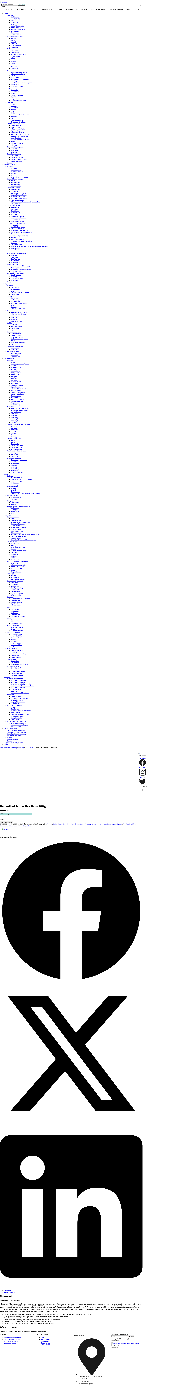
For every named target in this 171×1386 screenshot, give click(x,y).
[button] (71, 911)
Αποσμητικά (15, 150)
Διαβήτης (14, 378)
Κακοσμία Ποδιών (17, 143)
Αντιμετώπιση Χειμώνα (15, 705)
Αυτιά (9, 618)
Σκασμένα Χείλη (16, 718)
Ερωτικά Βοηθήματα (18, 671)
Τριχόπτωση (15, 99)
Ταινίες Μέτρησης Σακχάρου (21, 598)
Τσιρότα (13, 549)
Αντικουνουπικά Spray (18, 723)
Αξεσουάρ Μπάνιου (17, 239)
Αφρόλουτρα (15, 189)
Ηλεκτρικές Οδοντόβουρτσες (21, 269)
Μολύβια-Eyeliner (17, 120)
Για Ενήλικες (15, 453)
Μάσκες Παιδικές (17, 568)
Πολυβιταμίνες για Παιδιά (19, 410)
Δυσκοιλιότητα (16, 173)
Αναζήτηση (22, 4)
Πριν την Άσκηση (16, 478)
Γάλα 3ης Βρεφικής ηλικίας (16, 734)
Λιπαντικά (14, 355)
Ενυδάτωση (15, 17)
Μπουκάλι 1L (15, 639)
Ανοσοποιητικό (16, 367)
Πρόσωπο (14, 38)
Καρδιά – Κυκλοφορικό (19, 389)
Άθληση (59, 9)
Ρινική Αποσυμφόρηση (18, 200)
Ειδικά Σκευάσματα (14, 458)
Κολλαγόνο (14, 465)
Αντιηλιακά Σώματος (18, 682)
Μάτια (13, 58)
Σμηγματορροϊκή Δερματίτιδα (21, 293)
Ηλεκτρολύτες (15, 463)
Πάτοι (13, 141)
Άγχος (13, 362)
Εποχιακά (83, 9)
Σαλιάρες (14, 243)
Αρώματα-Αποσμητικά (15, 147)
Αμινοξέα (14, 488)
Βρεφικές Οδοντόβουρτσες (20, 266)
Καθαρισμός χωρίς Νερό (19, 193)
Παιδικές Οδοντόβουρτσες (20, 268)
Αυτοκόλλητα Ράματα (18, 550)
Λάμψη (13, 20)
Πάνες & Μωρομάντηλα (15, 179)
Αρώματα (14, 152)
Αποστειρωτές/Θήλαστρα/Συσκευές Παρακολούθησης (30, 246)
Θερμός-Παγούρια (13, 632)
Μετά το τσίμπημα (17, 727)
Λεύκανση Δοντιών (17, 526)
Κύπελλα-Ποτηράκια (18, 227)
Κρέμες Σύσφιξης (17, 700)
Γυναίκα (7, 9)
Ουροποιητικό (16, 396)
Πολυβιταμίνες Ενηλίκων (19, 408)
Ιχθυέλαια (14, 440)
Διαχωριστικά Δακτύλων (19, 136)
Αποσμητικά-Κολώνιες (18, 218)
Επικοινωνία (45, 1341)
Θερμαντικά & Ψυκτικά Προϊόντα (18, 506)
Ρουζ (12, 111)
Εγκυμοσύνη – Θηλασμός (15, 273)
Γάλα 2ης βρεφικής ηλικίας (16, 732)
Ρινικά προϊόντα (13, 648)
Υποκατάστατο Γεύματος (19, 698)
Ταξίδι (13, 252)
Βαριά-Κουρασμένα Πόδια (20, 140)
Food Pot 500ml (16, 645)
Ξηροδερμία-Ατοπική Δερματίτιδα (22, 83)
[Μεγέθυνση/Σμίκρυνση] (112, 1347)
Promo (9, 163)
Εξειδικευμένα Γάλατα (15, 735)
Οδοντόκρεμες (16, 271)
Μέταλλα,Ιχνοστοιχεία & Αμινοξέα (19, 424)
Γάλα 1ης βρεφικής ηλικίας (16, 730)
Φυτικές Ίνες (15, 456)
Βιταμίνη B (14, 413)
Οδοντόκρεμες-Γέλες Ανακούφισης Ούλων (25, 202)
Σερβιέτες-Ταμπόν (17, 161)
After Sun (14, 43)
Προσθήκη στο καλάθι (6, 822)
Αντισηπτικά (15, 559)
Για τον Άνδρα (15, 371)
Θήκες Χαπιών (16, 595)
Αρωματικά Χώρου (13, 625)
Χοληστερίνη (15, 405)
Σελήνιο (13, 431)
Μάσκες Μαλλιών (17, 95)
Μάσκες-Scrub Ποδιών (18, 129)
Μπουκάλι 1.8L (16, 641)
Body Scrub (15, 77)
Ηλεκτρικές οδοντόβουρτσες (21, 522)
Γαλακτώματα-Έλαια (18, 196)
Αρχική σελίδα (5, 748)
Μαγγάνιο (14, 428)
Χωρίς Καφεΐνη (16, 497)
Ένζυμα (13, 462)
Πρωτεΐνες (14, 470)
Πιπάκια (13, 575)
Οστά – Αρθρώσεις (17, 394)
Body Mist (14, 148)
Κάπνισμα (10, 574)
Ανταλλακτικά (15, 577)
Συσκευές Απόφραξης (18, 654)
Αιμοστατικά (15, 543)
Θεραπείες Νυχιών (17, 132)
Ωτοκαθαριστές (16, 244)
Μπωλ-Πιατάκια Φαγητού (19, 230)
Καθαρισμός (15, 51)
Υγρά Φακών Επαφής (18, 616)
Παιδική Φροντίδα (13, 205)
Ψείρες (13, 175)
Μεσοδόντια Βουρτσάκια (19, 527)
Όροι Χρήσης (45, 1345)
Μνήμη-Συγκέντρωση (18, 392)
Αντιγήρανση (15, 19)
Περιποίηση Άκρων (13, 124)
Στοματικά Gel (16, 538)
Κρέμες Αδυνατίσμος (18, 702)
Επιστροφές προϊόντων (12, 1339)
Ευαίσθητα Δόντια (17, 520)
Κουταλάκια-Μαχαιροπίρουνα (21, 232)
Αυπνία (13, 369)
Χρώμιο (13, 435)
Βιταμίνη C (14, 257)
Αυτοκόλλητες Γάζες (18, 547)
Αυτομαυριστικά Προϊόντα (20, 693)
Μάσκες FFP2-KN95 (17, 566)
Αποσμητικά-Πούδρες (18, 342)
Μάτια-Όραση (16, 390)
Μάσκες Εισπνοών (17, 593)
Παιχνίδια (14, 237)
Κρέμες (9, 737)
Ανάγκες (10, 15)
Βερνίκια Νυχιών (16, 131)
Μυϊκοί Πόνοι (11, 659)
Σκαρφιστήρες (16, 600)
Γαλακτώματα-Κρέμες (18, 74)
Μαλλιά (13, 42)
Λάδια (13, 75)
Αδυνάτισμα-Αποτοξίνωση (20, 364)
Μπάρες (10, 501)
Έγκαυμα (14, 552)
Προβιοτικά (15, 260)
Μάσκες (13, 63)
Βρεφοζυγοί (15, 250)
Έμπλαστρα (15, 508)
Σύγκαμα (14, 168)
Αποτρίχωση (15, 84)
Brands (136, 9)
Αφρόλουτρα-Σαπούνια (19, 72)
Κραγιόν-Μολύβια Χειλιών (20, 115)
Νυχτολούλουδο (16, 449)
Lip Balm (13, 113)
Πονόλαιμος (15, 709)
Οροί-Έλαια (15, 97)
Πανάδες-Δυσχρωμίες (18, 29)
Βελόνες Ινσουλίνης (17, 602)
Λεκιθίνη (14, 467)
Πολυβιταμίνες (16, 259)
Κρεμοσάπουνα (16, 572)
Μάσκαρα (14, 116)
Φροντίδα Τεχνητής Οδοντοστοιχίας (23, 540)
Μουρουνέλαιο (16, 262)
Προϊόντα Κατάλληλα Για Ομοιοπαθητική (25, 534)
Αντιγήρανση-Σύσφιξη (18, 54)
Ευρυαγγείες (15, 68)
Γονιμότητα (14, 376)
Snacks (9, 741)
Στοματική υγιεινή (13, 517)
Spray (13, 513)
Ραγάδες (14, 81)
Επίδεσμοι (14, 554)
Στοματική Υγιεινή (13, 264)
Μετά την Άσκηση (17, 481)
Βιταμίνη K (14, 421)
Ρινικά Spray (15, 652)
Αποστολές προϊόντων (11, 1341)
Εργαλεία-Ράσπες (17, 337)
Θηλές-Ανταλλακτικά (18, 228)
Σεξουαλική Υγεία (13, 351)
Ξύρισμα (13, 307)
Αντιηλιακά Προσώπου (18, 680)
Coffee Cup (14, 647)
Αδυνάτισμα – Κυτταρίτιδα (20, 79)
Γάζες (13, 545)
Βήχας (13, 707)
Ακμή (12, 24)
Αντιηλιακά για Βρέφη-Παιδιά (21, 684)
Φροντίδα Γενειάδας (18, 309)
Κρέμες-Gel (15, 510)
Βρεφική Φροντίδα (13, 188)
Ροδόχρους (14, 22)
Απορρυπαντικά (16, 204)
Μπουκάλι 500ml (16, 636)
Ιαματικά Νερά (16, 689)
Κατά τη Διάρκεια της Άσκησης (21, 479)
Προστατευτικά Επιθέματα (20, 134)
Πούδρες (14, 109)
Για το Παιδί (15, 374)
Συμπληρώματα (47, 9)
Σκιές (12, 118)
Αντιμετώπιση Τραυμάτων (20, 177)
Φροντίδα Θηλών (17, 278)
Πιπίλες (13, 234)
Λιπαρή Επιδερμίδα (17, 26)
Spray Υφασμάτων (17, 630)
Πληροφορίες (45, 1343)
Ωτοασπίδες (15, 622)
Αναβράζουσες (16, 412)
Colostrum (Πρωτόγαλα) (19, 460)
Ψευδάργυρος (15, 437)
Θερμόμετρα (15, 248)
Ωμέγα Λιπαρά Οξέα (14, 438)
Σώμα (13, 40)
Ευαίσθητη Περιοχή (17, 216)
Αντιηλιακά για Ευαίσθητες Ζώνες (22, 686)
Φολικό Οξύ (15, 422)
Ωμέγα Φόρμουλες (17, 445)
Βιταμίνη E (14, 419)
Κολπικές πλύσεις (17, 157)
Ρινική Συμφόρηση (17, 172)
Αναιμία (13, 365)
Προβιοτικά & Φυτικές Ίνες (16, 451)
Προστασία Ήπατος (17, 399)
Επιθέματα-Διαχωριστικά (19, 339)
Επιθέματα (14, 613)
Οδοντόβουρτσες (17, 531)
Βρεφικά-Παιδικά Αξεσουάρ (16, 223)
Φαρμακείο (70, 9)
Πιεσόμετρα (15, 586)
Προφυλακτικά (16, 353)
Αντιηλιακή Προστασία (15, 36)
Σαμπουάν (14, 90)
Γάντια (13, 558)
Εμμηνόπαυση (15, 387)
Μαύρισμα (14, 47)
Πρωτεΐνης (14, 504)
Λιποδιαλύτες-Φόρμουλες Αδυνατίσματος (25, 494)
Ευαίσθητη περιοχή (14, 154)
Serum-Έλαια (15, 56)
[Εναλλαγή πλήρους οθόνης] (114, 1347)
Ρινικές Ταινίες (16, 657)
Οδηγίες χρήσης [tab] (9, 1292)
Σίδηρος (13, 433)
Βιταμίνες (10, 406)
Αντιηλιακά (15, 214)
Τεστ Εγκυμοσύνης (17, 588)
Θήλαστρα (14, 280)
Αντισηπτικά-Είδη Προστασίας (17, 561)
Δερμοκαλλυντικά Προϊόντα (120, 9)
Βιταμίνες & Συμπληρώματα (16, 253)
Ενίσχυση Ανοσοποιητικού (20, 714)
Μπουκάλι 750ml (16, 638)
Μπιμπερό (14, 225)
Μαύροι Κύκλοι (16, 27)
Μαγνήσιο (14, 429)
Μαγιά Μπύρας (16, 469)
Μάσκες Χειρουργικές (18, 565)
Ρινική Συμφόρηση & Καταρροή (22, 711)
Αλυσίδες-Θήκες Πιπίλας (19, 236)
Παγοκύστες (15, 511)
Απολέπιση (14, 61)
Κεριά (13, 629)
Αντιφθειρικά (15, 220)
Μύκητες (14, 145)
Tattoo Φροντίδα (59, 824)
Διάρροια (14, 380)
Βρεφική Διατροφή (98, 9)
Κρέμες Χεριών (16, 125)
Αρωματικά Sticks (17, 627)
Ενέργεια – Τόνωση (17, 385)
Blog (42, 1337)
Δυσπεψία (14, 383)
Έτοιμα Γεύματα (12, 739)
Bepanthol (27, 826)
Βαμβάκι (13, 556)
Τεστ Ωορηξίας (16, 590)
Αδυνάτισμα (15, 31)
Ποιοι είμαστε (45, 1339)
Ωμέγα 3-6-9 (15, 444)
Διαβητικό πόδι (16, 606)
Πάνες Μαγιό (15, 184)
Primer (13, 104)
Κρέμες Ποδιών (16, 127)
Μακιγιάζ (10, 102)
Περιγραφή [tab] (7, 1290)
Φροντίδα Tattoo (17, 86)
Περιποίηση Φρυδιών (18, 122)
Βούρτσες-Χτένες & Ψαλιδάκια (21, 241)
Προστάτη (14, 397)
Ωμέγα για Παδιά (16, 447)
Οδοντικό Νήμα (16, 529)
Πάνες (13, 180)
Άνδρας (34, 9)
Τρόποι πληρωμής (10, 1343)
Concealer (14, 108)
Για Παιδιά (14, 454)
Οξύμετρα (14, 584)
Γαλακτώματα (15, 212)
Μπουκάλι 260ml (16, 634)
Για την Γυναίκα (16, 373)
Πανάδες (14, 67)
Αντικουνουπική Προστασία (16, 721)
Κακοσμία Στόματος (17, 524)
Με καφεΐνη (15, 499)
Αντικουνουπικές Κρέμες (19, 725)
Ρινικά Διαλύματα (17, 650)
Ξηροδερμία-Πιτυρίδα (18, 100)
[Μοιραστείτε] (115, 1347)
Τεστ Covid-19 (15, 591)
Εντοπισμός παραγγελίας (12, 1337)
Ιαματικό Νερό (16, 45)
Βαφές (13, 93)
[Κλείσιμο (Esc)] (117, 1347)
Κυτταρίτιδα (15, 33)
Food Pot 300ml (16, 643)
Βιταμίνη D (14, 255)
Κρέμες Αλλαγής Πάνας (19, 195)
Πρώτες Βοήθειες (13, 542)
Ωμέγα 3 (13, 442)
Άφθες (13, 518)
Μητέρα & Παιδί (20, 9)
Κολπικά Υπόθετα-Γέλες (19, 159)
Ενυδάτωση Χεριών (17, 716)
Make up (13, 106)
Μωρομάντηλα (16, 186)
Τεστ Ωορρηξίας (16, 673)
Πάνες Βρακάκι (16, 182)
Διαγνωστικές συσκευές (15, 581)
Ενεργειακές (15, 502)
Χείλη (13, 59)
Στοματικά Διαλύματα (18, 536)
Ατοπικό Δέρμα (16, 35)
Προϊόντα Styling (17, 326)
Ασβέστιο (14, 426)
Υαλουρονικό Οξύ (17, 472)
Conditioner (15, 92)
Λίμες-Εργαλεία (16, 138)
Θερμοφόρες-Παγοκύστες (20, 664)
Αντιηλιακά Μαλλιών (18, 687)
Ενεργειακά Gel (12, 495)
